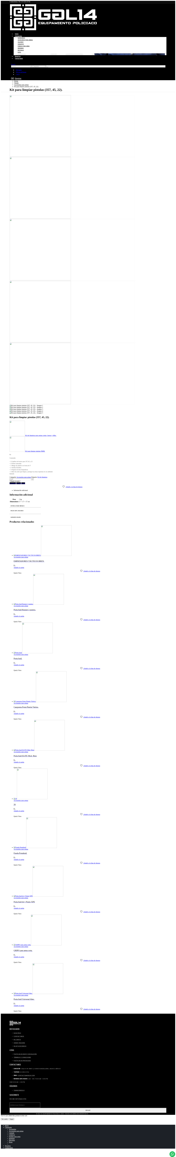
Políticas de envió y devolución (25, 1054)
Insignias (21, 48)
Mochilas (21, 50)
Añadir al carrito (15, 481)
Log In (17, 74)
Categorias (18, 36)
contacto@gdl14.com (26, 1075)
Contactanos (19, 58)
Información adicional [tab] (21, 490)
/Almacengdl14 (19, 1090)
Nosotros (17, 1033)
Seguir (11, 1119)
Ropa (19, 52)
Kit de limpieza (42, 477)
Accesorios (21, 38)
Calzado (20, 42)
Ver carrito (5, 1119)
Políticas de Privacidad (22, 1060)
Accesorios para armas (25, 40)
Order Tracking (19, 1043)
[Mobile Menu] (10, 62)
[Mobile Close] (2, 1122)
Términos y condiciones (22, 1057)
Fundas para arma (24, 46)
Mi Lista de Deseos (21, 72)
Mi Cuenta (19, 70)
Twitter (18, 483)
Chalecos (21, 44)
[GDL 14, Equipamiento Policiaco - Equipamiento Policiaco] (53, 30)
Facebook (13, 483)
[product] (90, 540)
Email (23, 483)
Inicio (7, 1125)
